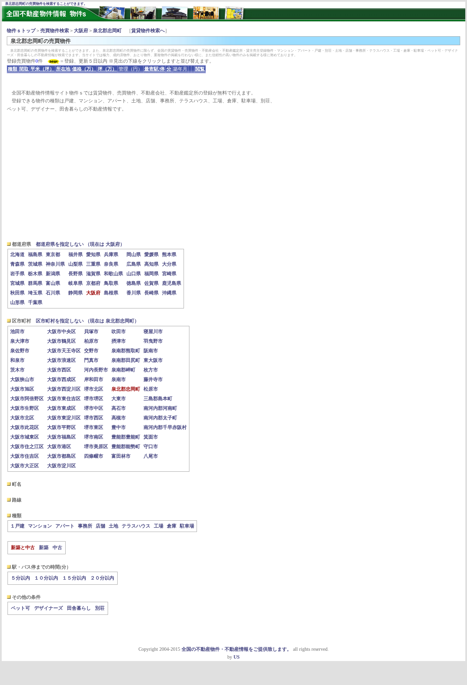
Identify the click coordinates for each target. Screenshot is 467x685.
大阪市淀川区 (61, 465)
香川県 (133, 292)
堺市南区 (93, 437)
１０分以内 (46, 578)
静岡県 (75, 292)
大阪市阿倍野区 (27, 398)
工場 (158, 526)
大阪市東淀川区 (64, 417)
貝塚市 (91, 331)
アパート (65, 526)
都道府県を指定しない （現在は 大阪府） (80, 244)
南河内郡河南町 (160, 408)
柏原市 (91, 341)
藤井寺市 (153, 379)
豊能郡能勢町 (125, 446)
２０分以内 (102, 578)
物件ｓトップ (21, 30)
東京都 (53, 254)
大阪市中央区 (61, 331)
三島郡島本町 (158, 398)
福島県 (35, 254)
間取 (24, 69)
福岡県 (151, 273)
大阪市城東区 (24, 437)
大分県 (169, 264)
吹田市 (118, 331)
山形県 (17, 302)
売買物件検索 (54, 30)
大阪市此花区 (24, 427)
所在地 (63, 69)
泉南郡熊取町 (125, 350)
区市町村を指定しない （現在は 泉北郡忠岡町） (87, 321)
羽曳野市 (153, 341)
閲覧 (200, 69)
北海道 (17, 254)
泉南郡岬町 (123, 369)
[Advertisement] (233, 177)
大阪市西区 (59, 369)
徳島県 (133, 283)
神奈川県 (55, 264)
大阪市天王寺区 (64, 350)
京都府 (93, 283)
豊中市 (118, 427)
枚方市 (151, 369)
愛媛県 (151, 254)
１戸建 (17, 526)
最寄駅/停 (154, 69)
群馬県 (35, 283)
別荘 (100, 608)
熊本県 (169, 254)
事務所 (85, 526)
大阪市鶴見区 (61, 341)
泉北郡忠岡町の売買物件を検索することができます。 (46, 3)
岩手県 (17, 273)
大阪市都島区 (61, 456)
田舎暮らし (79, 608)
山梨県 (75, 264)
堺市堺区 (93, 398)
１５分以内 (74, 578)
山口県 (133, 273)
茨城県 (35, 264)
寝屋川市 (153, 331)
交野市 (91, 350)
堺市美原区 (96, 446)
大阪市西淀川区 (64, 389)
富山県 (53, 283)
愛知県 (93, 254)
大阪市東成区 (61, 408)
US (237, 657)
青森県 (17, 264)
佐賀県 (151, 283)
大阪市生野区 (24, 408)
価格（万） (84, 69)
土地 (113, 526)
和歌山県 (113, 273)
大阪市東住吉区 (64, 398)
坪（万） (107, 69)
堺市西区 (93, 417)
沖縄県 (169, 292)
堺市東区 (93, 427)
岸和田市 (93, 379)
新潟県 (53, 273)
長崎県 (151, 292)
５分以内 (20, 578)
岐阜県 (75, 283)
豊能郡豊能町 (125, 437)
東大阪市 (153, 360)
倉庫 (171, 526)
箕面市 (151, 437)
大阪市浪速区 (61, 360)
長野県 (75, 273)
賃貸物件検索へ (148, 30)
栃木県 (35, 273)
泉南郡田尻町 (125, 360)
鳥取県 (111, 283)
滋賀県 (93, 273)
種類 (12, 69)
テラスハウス (136, 526)
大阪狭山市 (22, 379)
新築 (44, 547)
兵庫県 (111, 254)
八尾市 (151, 456)
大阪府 (81, 30)
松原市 (151, 389)
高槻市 (118, 417)
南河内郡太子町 (160, 417)
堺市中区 (93, 408)
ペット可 (20, 608)
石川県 (53, 292)
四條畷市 (93, 456)
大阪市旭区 (22, 389)
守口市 (151, 446)
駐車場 (187, 526)
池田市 (17, 331)
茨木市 (17, 369)
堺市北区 (93, 389)
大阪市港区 (59, 446)
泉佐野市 (19, 350)
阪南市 (151, 350)
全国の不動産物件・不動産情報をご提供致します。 (237, 649)
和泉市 (17, 360)
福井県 (75, 254)
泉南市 (118, 379)
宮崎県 (169, 273)
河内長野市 (96, 369)
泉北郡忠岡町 (107, 30)
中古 (57, 547)
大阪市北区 (22, 417)
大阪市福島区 (61, 437)
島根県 (111, 292)
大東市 (118, 398)
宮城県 (17, 283)
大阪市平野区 (61, 427)
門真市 (91, 360)
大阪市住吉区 (24, 456)
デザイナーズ (48, 608)
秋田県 (17, 292)
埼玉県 (35, 292)
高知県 (151, 264)
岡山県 (133, 254)
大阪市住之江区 (27, 446)
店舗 (100, 526)
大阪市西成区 (61, 379)
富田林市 (121, 456)
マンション (40, 526)
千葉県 (35, 302)
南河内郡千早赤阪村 (165, 427)
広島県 (133, 264)
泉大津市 (19, 341)
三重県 (93, 264)
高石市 (118, 408)
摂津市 (118, 341)
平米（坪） (42, 69)
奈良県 (111, 264)
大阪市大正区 (24, 465)
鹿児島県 (171, 283)
